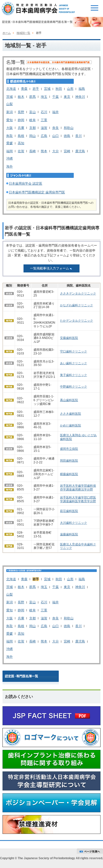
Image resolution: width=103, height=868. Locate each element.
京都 (32, 128)
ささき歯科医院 (70, 413)
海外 (9, 166)
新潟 (9, 112)
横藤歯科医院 (69, 474)
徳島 (67, 136)
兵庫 (21, 128)
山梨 (9, 104)
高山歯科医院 (69, 400)
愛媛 (9, 143)
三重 (44, 120)
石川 (44, 112)
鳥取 (9, 136)
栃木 (21, 97)
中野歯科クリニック (73, 386)
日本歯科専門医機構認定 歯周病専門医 (37, 192)
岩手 (35, 89)
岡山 (32, 136)
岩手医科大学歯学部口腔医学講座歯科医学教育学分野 (78, 499)
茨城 (9, 97)
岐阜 (32, 120)
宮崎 (67, 151)
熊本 (44, 151)
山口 (55, 136)
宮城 (47, 89)
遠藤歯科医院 (69, 534)
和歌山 (69, 128)
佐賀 (21, 151)
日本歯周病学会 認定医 (25, 183)
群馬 (32, 97)
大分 (55, 151)
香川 (78, 136)
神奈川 (80, 97)
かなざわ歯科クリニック (76, 305)
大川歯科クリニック (73, 523)
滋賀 (44, 128)
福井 (55, 112)
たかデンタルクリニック (76, 320)
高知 (21, 143)
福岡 (9, 151)
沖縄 (9, 158)
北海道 (11, 89)
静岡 (21, 120)
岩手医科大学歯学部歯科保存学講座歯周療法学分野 (78, 487)
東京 (67, 97)
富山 (32, 112)
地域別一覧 (23, 32)
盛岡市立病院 (69, 449)
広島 (44, 136)
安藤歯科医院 (69, 338)
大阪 (9, 128)
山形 (70, 89)
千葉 (55, 97)
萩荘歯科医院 (69, 511)
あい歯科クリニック (73, 363)
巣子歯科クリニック (73, 375)
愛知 (9, 120)
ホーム (6, 32)
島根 (21, 136)
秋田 (59, 89)
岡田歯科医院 (69, 460)
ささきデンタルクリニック (78, 293)
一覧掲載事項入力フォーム (49, 268)
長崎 (32, 151)
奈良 (55, 128)
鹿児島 (80, 151)
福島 (81, 89)
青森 (24, 89)
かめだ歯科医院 (70, 425)
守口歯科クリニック (73, 351)
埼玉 (44, 97)
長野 (21, 112)
